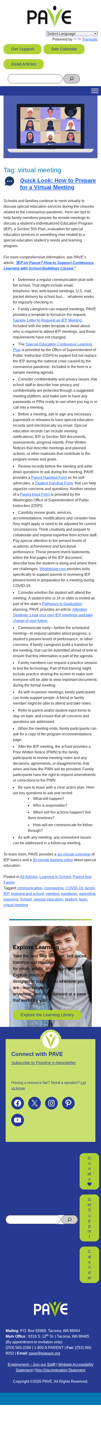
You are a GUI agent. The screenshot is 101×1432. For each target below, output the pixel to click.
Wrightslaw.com (52, 569)
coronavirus (54, 888)
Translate (89, 39)
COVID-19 (74, 888)
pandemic (69, 894)
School (26, 899)
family (89, 888)
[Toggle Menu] (95, 90)
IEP (6, 894)
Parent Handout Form (49, 478)
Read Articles (23, 64)
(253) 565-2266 (18, 1348)
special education (48, 899)
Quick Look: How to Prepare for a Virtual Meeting (58, 183)
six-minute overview (73, 854)
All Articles (29, 877)
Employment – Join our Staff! (31, 1365)
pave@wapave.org (44, 1353)
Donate (89, 1169)
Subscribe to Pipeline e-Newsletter (43, 1062)
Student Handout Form (54, 483)
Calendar (89, 1264)
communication (29, 888)
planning (11, 899)
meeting (52, 894)
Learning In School (55, 877)
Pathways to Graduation (62, 604)
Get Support (22, 49)
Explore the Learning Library (47, 1015)
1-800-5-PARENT (49, 1348)
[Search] (71, 78)
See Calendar (64, 49)
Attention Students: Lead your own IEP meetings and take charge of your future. (53, 615)
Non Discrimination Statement (60, 1370)
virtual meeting (16, 905)
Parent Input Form (35, 494)
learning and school (27, 894)
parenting (87, 894)
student (71, 899)
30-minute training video (53, 860)
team (83, 899)
